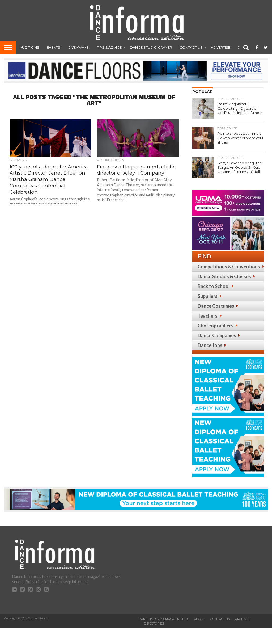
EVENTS (53, 47)
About (199, 619)
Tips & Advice (109, 47)
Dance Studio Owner (151, 47)
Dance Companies (217, 335)
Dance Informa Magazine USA (164, 619)
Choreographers (215, 325)
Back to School (214, 286)
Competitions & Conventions (229, 266)
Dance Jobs (210, 345)
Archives (242, 619)
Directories (154, 623)
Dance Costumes (216, 306)
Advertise (220, 47)
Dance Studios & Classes (224, 276)
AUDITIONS (29, 47)
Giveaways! (79, 47)
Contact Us (191, 47)
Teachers (208, 316)
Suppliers (208, 296)
